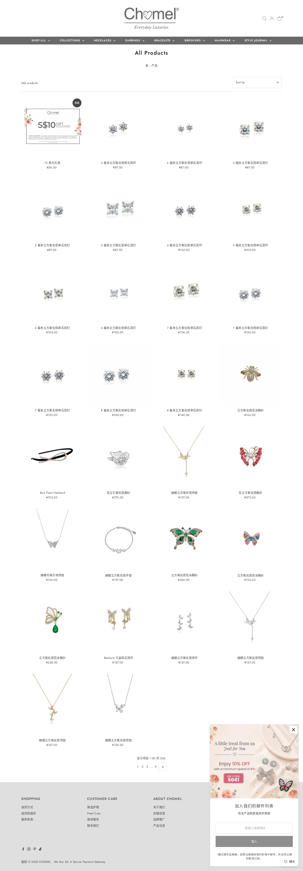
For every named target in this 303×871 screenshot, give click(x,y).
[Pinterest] (34, 849)
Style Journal (257, 40)
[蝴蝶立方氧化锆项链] (184, 457)
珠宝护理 (93, 807)
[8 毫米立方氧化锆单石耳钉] (118, 375)
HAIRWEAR (223, 40)
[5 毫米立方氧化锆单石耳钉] (250, 127)
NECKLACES (103, 40)
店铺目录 (159, 813)
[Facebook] (23, 849)
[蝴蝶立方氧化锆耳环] (184, 622)
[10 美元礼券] (52, 127)
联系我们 (93, 825)
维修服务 (93, 819)
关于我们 (159, 807)
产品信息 (159, 825)
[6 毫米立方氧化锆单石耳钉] (52, 292)
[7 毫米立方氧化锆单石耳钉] (184, 292)
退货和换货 (28, 813)
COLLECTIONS (70, 40)
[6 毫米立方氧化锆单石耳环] (184, 210)
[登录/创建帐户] (272, 18)
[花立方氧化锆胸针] (118, 457)
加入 (254, 841)
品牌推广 (159, 819)
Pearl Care (93, 813)
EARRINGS (133, 40)
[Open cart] (279, 18)
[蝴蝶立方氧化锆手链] (118, 540)
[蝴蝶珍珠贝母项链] (52, 540)
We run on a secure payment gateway (79, 862)
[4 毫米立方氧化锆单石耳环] (118, 127)
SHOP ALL (39, 40)
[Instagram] (28, 849)
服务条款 (27, 819)
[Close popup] (293, 729)
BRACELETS (162, 40)
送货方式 (27, 807)
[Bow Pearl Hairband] (52, 457)
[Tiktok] (40, 849)
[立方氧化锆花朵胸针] (250, 375)
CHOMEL (45, 862)
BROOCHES (193, 40)
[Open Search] (264, 18)
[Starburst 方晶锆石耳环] (118, 622)
